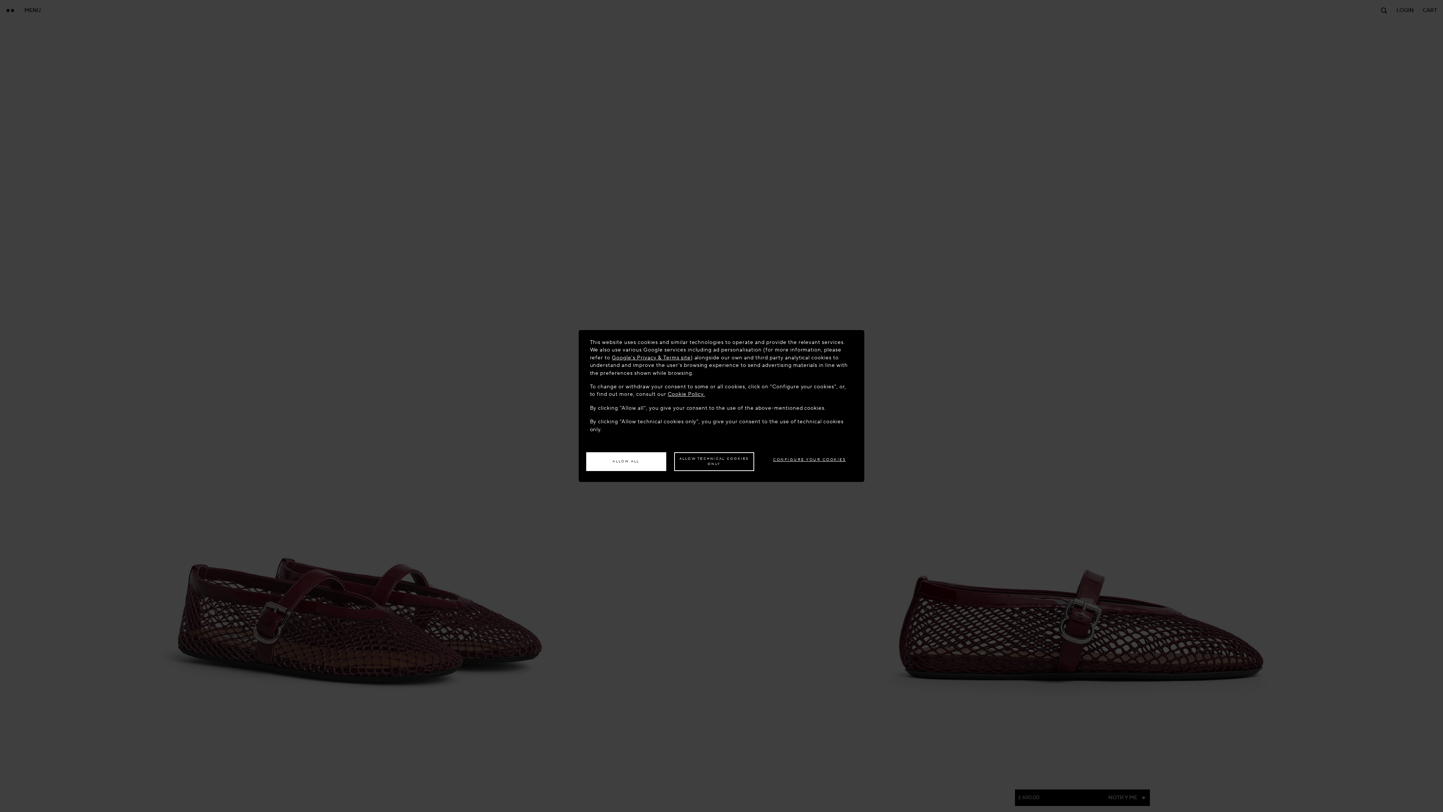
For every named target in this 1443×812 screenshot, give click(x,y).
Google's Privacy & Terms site (651, 357)
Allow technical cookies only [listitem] (714, 461)
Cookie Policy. (686, 394)
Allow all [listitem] (626, 461)
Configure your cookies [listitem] (809, 459)
